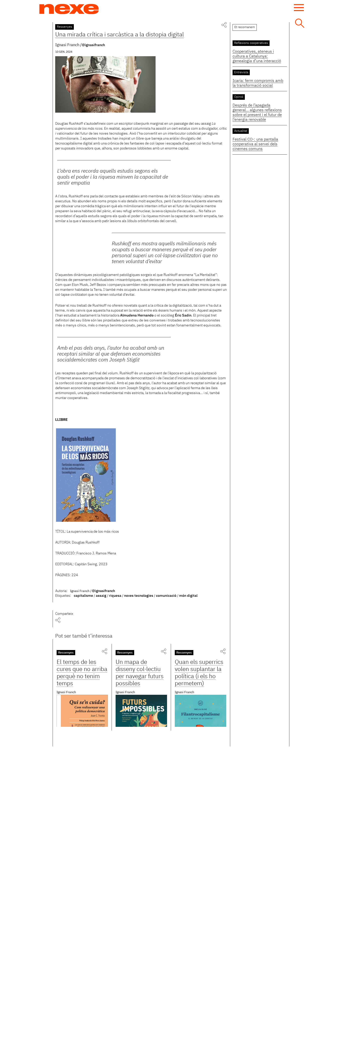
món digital (188, 596)
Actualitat (240, 131)
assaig (101, 596)
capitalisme (83, 596)
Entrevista (241, 72)
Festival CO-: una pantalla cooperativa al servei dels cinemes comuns (255, 144)
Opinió (238, 97)
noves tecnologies (138, 596)
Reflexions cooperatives (251, 43)
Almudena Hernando (137, 315)
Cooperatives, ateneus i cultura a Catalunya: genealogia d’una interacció (257, 56)
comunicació (166, 596)
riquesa (115, 596)
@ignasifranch (93, 45)
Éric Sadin (183, 315)
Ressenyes (64, 27)
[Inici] (69, 9)
